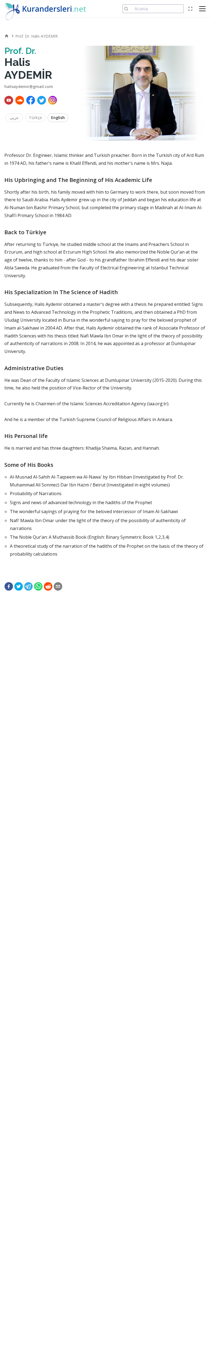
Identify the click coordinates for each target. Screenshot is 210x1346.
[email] (58, 586)
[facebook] (8, 586)
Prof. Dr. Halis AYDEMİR (36, 36)
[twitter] (18, 586)
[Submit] (129, 9)
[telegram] (28, 586)
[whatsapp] (38, 586)
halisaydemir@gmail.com (28, 86)
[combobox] (153, 8)
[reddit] (48, 586)
